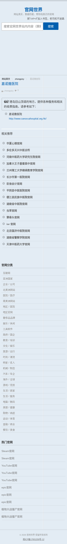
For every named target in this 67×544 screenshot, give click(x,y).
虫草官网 (12, 210)
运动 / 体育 (9, 418)
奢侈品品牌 (9, 317)
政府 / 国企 (9, 334)
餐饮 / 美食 (9, 429)
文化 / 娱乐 (9, 345)
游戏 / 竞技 (9, 385)
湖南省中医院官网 (17, 203)
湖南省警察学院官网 (18, 237)
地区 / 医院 (9, 306)
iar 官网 (11, 224)
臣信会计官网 (14, 183)
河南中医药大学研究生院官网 (23, 156)
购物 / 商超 (9, 413)
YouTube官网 (9, 465)
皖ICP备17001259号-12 (33, 539)
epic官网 (6, 487)
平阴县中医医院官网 (18, 190)
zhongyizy (19, 79)
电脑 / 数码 (9, 401)
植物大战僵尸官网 (11, 509)
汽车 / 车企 (9, 373)
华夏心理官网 (14, 143)
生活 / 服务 (9, 396)
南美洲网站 (9, 301)
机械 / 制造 (9, 368)
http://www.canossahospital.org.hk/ (28, 118)
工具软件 (8, 329)
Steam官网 (7, 451)
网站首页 (6, 79)
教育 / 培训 (9, 340)
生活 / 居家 (9, 390)
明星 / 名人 (9, 362)
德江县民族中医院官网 (20, 197)
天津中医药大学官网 (18, 244)
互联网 (6, 273)
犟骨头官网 (13, 217)
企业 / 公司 (9, 284)
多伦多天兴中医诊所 (18, 150)
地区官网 (8, 312)
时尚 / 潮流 (9, 357)
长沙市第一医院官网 (18, 176)
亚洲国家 (8, 278)
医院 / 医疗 (9, 295)
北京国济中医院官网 (18, 230)
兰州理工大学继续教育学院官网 (25, 170)
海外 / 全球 (9, 379)
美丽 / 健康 (9, 407)
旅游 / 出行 (9, 351)
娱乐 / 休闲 (9, 323)
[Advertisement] (33, 55)
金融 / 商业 (9, 424)
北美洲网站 (9, 289)
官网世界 (33, 9)
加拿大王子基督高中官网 (21, 163)
